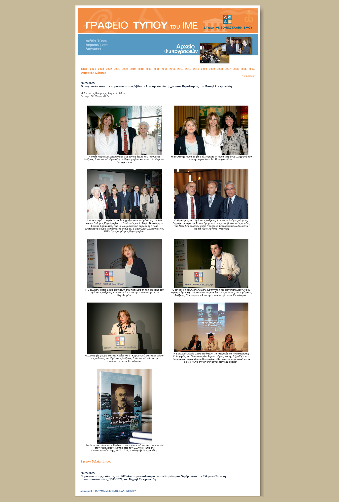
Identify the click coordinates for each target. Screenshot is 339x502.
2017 (149, 69)
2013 (180, 69)
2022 (109, 69)
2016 (157, 69)
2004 (252, 69)
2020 (125, 69)
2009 (212, 69)
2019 (133, 69)
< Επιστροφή (248, 76)
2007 (228, 69)
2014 (172, 69)
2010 (204, 69)
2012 (188, 69)
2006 (236, 69)
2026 (93, 69)
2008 (220, 69)
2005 (244, 69)
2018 (141, 69)
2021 (117, 69)
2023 (101, 69)
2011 (196, 69)
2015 (165, 69)
